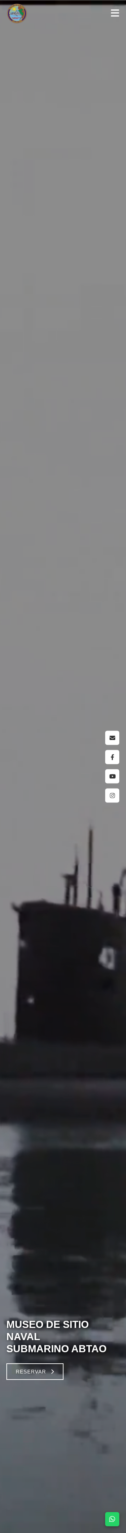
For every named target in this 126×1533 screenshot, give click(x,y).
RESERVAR (31, 1371)
